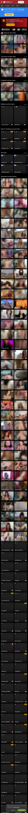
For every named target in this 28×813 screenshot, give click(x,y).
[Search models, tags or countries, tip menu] (26, 5)
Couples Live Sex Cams (8, 80)
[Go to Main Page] (8, 2)
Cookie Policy (16, 807)
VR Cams (4, 153)
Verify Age (9, 14)
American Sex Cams (10, 33)
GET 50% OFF (10, 24)
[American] (14, 29)
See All (25, 33)
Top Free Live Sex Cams (8, 56)
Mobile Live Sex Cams (7, 104)
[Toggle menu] (1, 2)
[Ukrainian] (19, 29)
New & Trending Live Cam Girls (10, 129)
